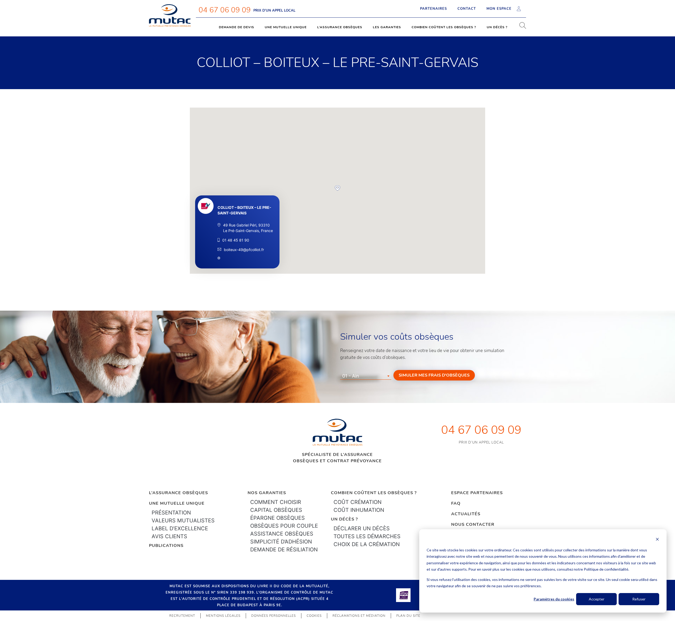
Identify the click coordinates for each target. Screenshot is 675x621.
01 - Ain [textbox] (350, 376)
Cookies (314, 616)
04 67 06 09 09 (225, 10)
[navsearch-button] (520, 27)
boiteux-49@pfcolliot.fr (244, 249)
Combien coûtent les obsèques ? (444, 27)
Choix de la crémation (367, 544)
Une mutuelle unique (286, 27)
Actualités (465, 514)
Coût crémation (358, 502)
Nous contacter (472, 524)
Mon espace (499, 8)
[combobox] (365, 376)
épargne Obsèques (277, 518)
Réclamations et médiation (358, 616)
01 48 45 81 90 (235, 240)
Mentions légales (223, 616)
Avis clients (169, 536)
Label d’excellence (180, 528)
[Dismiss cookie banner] (657, 540)
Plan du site (408, 616)
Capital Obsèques (276, 510)
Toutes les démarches (367, 536)
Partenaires (433, 8)
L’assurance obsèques (339, 27)
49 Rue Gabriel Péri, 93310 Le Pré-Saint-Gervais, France (248, 228)
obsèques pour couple (284, 526)
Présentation (171, 512)
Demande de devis (236, 27)
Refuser (638, 599)
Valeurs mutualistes (183, 520)
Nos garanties (267, 493)
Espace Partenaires (477, 493)
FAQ (456, 503)
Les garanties (387, 27)
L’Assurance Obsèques (178, 493)
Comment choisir (275, 502)
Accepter (596, 599)
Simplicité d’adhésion (281, 541)
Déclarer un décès (362, 528)
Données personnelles (273, 616)
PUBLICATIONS (166, 545)
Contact (466, 8)
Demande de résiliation (284, 549)
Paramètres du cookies (554, 599)
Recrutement (182, 616)
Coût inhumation (359, 510)
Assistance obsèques (281, 534)
